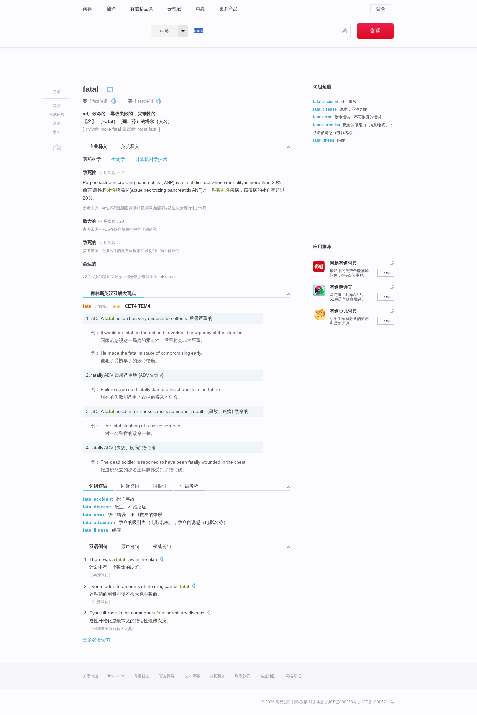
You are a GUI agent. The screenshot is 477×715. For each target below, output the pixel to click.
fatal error (93, 514)
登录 (380, 8)
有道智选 (141, 676)
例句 (57, 132)
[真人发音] (113, 101)
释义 (57, 105)
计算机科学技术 (151, 159)
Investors (116, 676)
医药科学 (92, 159)
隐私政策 (300, 702)
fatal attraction (99, 522)
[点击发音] (161, 559)
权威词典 (57, 114)
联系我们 (243, 676)
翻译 (111, 8)
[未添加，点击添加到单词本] (111, 88)
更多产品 (228, 8)
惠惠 (200, 8)
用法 (57, 123)
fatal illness (95, 530)
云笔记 (174, 8)
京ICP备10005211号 (376, 702)
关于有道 (90, 676)
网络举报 (293, 676)
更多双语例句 (96, 639)
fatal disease (97, 506)
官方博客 (167, 676)
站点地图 (268, 676)
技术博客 (192, 676)
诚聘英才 (217, 676)
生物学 (118, 159)
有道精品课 (141, 8)
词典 (87, 8)
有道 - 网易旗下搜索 (109, 31)
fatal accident (98, 499)
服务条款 (316, 702)
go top (57, 147)
